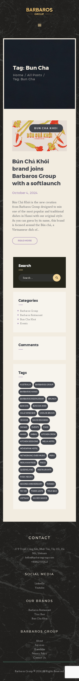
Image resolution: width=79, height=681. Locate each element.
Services (39, 645)
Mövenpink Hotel (29, 449)
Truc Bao (52, 491)
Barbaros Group (29, 310)
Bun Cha (24, 406)
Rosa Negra (26, 477)
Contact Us (39, 657)
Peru (52, 456)
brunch (52, 399)
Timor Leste (37, 491)
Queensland (26, 470)
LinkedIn (40, 583)
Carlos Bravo (47, 413)
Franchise (39, 649)
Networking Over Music (32, 456)
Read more (25, 241)
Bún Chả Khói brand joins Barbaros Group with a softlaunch (36, 172)
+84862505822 (39, 561)
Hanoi (23, 434)
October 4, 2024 (25, 193)
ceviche (24, 420)
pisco (43, 463)
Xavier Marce (40, 498)
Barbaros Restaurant (31, 315)
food (45, 427)
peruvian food (28, 463)
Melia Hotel (48, 441)
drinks (23, 427)
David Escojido (40, 420)
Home (18, 75)
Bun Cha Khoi (46, 128)
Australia (25, 385)
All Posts (34, 75)
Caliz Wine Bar (27, 413)
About (39, 640)
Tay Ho (23, 491)
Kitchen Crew (48, 434)
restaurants (44, 470)
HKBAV (34, 434)
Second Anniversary (31, 484)
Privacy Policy (39, 653)
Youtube (39, 587)
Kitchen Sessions (29, 441)
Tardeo (50, 484)
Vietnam (24, 498)
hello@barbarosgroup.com (39, 557)
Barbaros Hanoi (28, 392)
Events (24, 323)
